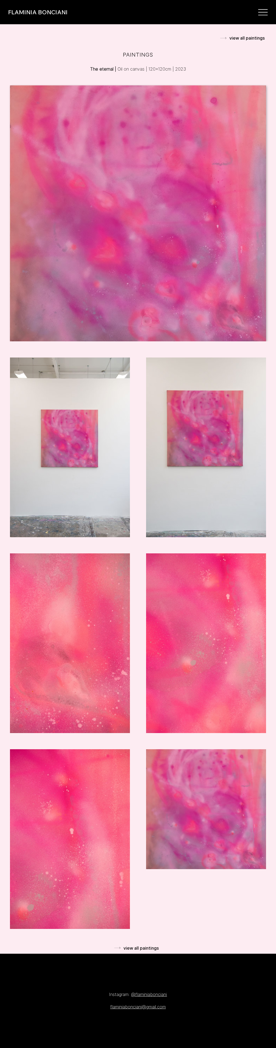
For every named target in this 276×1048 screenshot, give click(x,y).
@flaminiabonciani (149, 994)
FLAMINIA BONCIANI (38, 12)
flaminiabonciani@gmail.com (138, 1006)
